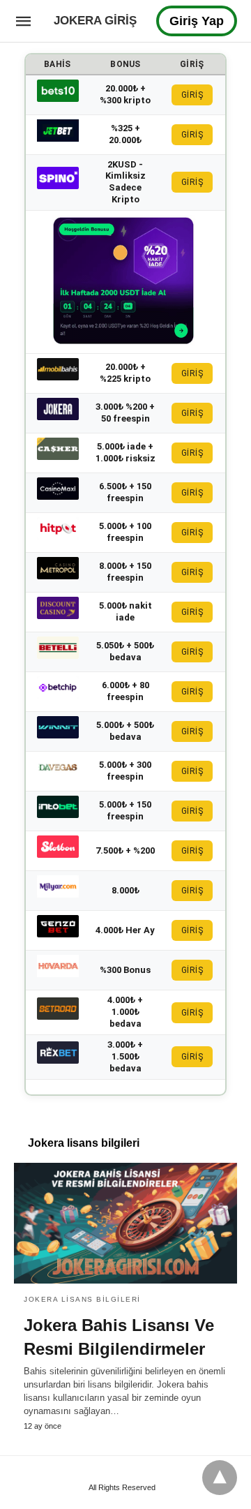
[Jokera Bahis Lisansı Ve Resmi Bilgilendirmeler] (125, 1223)
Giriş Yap (196, 21)
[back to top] (219, 1477)
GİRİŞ (192, 95)
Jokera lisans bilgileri (82, 1299)
